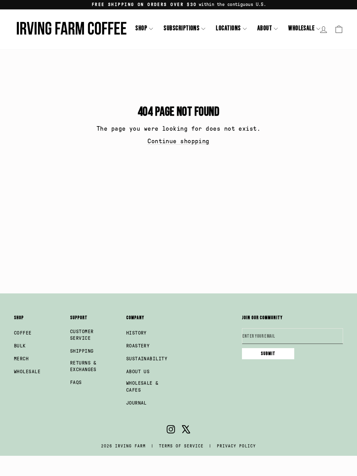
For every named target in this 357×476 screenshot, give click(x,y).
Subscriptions (181, 28)
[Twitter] (186, 430)
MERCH (21, 358)
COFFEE (23, 333)
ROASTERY (138, 345)
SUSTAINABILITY (146, 358)
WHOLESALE (27, 371)
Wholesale (301, 28)
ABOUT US (138, 371)
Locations (228, 28)
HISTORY (136, 333)
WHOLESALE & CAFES (142, 387)
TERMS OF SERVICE (181, 446)
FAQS (76, 382)
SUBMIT (268, 353)
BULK (20, 345)
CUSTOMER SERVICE (82, 335)
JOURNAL (136, 403)
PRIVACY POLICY (236, 446)
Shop (141, 28)
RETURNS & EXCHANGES (83, 366)
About (264, 28)
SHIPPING (82, 351)
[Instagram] (171, 430)
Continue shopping (178, 141)
